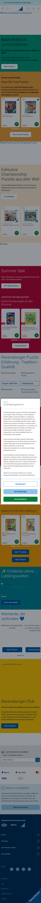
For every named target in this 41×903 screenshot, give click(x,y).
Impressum (31, 475)
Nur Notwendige (20, 492)
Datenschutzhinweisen (10, 475)
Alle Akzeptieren (20, 499)
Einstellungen (20, 484)
